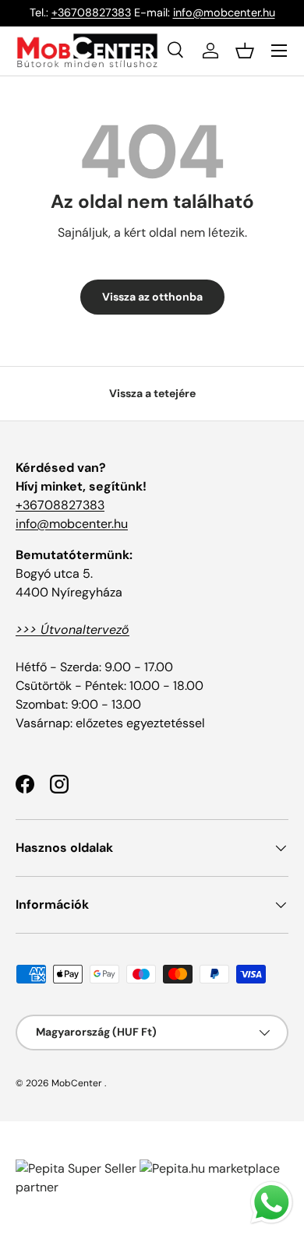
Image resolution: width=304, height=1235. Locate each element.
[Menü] (279, 50)
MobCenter (76, 1083)
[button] (245, 50)
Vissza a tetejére (152, 393)
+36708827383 (91, 12)
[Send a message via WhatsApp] (271, 1202)
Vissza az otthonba (152, 297)
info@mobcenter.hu (224, 12)
